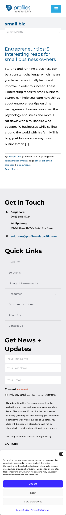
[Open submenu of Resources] (55, 294)
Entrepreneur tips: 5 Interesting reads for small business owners (30, 54)
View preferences (33, 501)
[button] (61, 454)
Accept (33, 483)
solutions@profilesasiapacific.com (34, 236)
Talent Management (16, 160)
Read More (10, 169)
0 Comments (24, 165)
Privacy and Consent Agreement (32, 395)
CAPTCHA (11, 443)
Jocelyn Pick (14, 156)
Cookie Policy (22, 510)
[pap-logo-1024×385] (18, 5)
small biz (40, 160)
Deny (33, 492)
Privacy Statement (40, 510)
